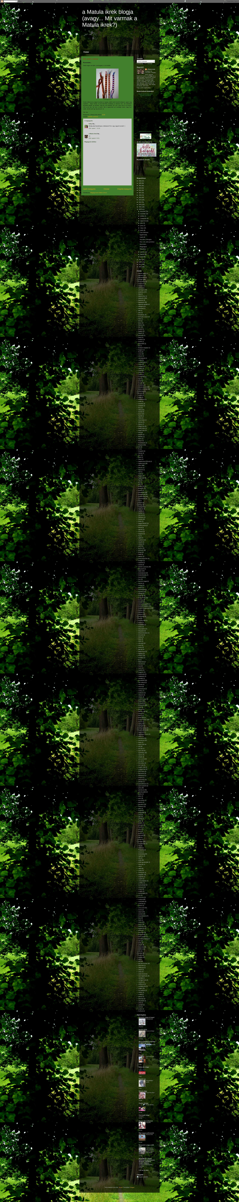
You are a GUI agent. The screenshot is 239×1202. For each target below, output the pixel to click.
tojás (139, 940)
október (142, 216)
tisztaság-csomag (143, 938)
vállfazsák (141, 967)
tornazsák (141, 947)
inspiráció (140, 540)
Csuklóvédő (141, 376)
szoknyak (140, 903)
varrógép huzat (142, 980)
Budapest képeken (143, 347)
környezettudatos (143, 633)
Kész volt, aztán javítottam (147, 242)
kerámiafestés (142, 573)
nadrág (140, 723)
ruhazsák (140, 864)
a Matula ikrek (93, 133)
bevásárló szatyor (143, 316)
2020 (140, 195)
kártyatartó (141, 569)
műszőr (140, 721)
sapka (140, 868)
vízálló (140, 994)
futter (139, 474)
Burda (139, 352)
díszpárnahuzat (142, 387)
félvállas (140, 436)
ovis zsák (140, 765)
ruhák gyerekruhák (143, 862)
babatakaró (141, 302)
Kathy (90, 123)
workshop (140, 998)
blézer (140, 323)
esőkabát (140, 405)
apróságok (141, 290)
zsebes (140, 1009)
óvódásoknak (141, 769)
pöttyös (140, 823)
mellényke (141, 693)
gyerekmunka (142, 494)
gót (139, 482)
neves (140, 742)
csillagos (140, 366)
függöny (140, 476)
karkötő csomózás (93, 116)
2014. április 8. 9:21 (94, 138)
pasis (139, 798)
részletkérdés (142, 843)
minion (140, 713)
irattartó (140, 542)
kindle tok (140, 595)
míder (139, 707)
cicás (139, 354)
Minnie (140, 715)
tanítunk (140, 914)
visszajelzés (141, 990)
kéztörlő (140, 593)
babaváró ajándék (143, 304)
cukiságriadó (141, 358)
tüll (139, 959)
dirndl (139, 381)
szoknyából (141, 901)
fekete (140, 418)
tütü (139, 961)
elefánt (140, 395)
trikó (139, 951)
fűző (139, 480)
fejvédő (140, 416)
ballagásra (141, 306)
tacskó (140, 910)
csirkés (140, 372)
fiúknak (140, 453)
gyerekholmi (141, 492)
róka (139, 845)
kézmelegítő (141, 589)
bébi (139, 310)
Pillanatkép (143, 249)
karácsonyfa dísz (143, 558)
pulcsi (139, 829)
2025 (140, 183)
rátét (139, 837)
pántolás (140, 781)
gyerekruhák (141, 496)
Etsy (139, 407)
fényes (140, 440)
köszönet (140, 635)
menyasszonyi (142, 699)
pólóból (140, 819)
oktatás (140, 757)
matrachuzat (141, 688)
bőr (139, 345)
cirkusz (140, 356)
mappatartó (141, 676)
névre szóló (141, 744)
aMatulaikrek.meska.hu (145, 131)
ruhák (139, 860)
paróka (140, 794)
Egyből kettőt (143, 234)
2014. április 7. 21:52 (94, 128)
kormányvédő (142, 620)
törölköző (140, 949)
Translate (149, 63)
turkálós (140, 957)
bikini (139, 319)
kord (139, 618)
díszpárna (141, 385)
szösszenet (141, 907)
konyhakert (141, 616)
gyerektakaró (141, 498)
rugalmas (140, 856)
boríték (140, 341)
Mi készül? (141, 705)
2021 (140, 192)
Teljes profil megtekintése (144, 87)
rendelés (140, 841)
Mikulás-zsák (141, 711)
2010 (140, 266)
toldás (140, 943)
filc (139, 449)
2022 (140, 190)
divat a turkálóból (143, 389)
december (143, 211)
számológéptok (142, 881)
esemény (140, 403)
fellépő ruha (141, 426)
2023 (140, 188)
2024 (140, 185)
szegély (140, 891)
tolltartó (140, 945)
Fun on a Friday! (150, 1031)
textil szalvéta (142, 936)
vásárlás (140, 982)
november (143, 213)
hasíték (140, 511)
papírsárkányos (142, 783)
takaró (140, 912)
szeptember (143, 218)
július (141, 223)
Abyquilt (141, 1055)
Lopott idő (142, 237)
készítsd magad (142, 581)
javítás (140, 548)
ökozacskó (141, 773)
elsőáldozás (141, 399)
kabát (139, 554)
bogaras (140, 331)
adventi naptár (142, 273)
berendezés (141, 314)
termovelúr (141, 932)
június (142, 225)
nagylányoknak (142, 730)
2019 (140, 197)
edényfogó (141, 391)
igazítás (140, 529)
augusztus (143, 221)
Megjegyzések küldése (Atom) (98, 192)
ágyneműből (141, 277)
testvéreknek (141, 934)
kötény (140, 637)
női (139, 746)
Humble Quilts (143, 1029)
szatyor (140, 889)
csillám (140, 368)
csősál (140, 374)
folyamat (140, 469)
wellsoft (140, 996)
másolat (140, 684)
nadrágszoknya (142, 728)
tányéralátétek (142, 916)
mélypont (140, 695)
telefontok (141, 926)
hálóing (140, 504)
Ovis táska (141, 763)
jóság (139, 552)
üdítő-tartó (141, 965)
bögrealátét (141, 343)
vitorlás (140, 992)
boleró (140, 337)
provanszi (140, 825)
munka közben (142, 719)
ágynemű (140, 275)
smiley (140, 870)
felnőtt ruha (141, 430)
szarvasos (141, 887)
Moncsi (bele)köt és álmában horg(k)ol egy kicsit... (147, 1042)
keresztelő (141, 577)
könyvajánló (141, 628)
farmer (140, 414)
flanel (139, 457)
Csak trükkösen (144, 232)
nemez (140, 736)
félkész (140, 424)
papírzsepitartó (142, 785)
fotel (139, 471)
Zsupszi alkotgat (143, 1103)
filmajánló (140, 451)
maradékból (141, 680)
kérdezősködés (142, 575)
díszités (140, 383)
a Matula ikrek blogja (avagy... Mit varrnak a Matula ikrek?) (109, 18)
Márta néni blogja (144, 1067)
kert (139, 579)
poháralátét (141, 812)
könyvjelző (141, 631)
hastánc (140, 513)
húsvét (140, 527)
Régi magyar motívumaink (146, 1133)
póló (139, 816)
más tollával (141, 682)
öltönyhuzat (141, 775)
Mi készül (140, 703)
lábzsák (140, 649)
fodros (140, 459)
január (142, 256)
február (142, 254)
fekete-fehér (141, 420)
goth (139, 484)
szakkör (140, 878)
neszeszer (141, 738)
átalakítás (141, 292)
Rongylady (141, 850)
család (140, 360)
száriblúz (140, 883)
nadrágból (140, 726)
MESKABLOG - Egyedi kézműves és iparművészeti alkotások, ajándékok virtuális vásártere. (147, 1161)
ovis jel (140, 761)
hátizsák (140, 515)
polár (139, 814)
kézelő (140, 587)
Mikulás (140, 709)
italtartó (140, 544)
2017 (140, 202)
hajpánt (140, 502)
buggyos (140, 350)
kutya (139, 645)
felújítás (140, 434)
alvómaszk (141, 283)
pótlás (140, 821)
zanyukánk (141, 1000)
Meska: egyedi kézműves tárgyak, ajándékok (145, 94)
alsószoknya (141, 281)
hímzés (140, 519)
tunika (140, 955)
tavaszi (140, 924)
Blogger (132, 1187)
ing (139, 536)
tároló (139, 920)
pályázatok (141, 779)
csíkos (140, 364)
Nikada (121, 1187)
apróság (140, 288)
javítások (140, 550)
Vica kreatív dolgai (144, 1115)
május (142, 228)
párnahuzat (141, 790)
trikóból (140, 953)
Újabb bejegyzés (89, 189)
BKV (139, 321)
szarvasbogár (142, 885)
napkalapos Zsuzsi (143, 734)
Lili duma (141, 1116)
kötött (139, 641)
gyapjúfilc (140, 488)
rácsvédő (140, 835)
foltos (139, 465)
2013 (140, 259)
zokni (139, 1002)
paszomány (141, 800)
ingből (139, 538)
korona (140, 622)
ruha (139, 858)
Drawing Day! (149, 1019)
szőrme (140, 905)
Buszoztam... (143, 244)
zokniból (140, 1005)
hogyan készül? (142, 523)
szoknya (140, 899)
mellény (140, 690)
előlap (139, 397)
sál (139, 866)
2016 (140, 204)
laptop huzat (141, 651)
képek (140, 571)
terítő (139, 930)
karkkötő (140, 562)
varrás (140, 971)
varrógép (140, 978)
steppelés (140, 874)
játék (139, 546)
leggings (140, 653)
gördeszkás (141, 486)
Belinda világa (143, 1091)
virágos (140, 988)
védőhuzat (141, 984)
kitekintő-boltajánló (143, 606)
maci (139, 666)
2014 (140, 209)
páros (139, 796)
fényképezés (141, 442)
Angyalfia (148, 1122)
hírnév (140, 521)
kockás (140, 610)
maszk (140, 686)
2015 (140, 207)
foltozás (140, 467)
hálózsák (140, 509)
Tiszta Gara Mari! (150, 1092)
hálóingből (141, 507)
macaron (140, 664)
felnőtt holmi (141, 428)
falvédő (140, 412)
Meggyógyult (143, 246)
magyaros (141, 672)
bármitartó (141, 308)
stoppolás (140, 876)
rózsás (140, 852)
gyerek (140, 490)
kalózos (140, 556)
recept (140, 839)
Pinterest (140, 806)
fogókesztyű (141, 463)
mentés (140, 697)
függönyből (141, 478)
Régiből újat (142, 1079)
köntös (140, 626)
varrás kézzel (142, 974)
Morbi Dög (141, 717)
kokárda (140, 612)
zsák (139, 1007)
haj (139, 500)
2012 (140, 262)
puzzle (140, 833)
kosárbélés (141, 624)
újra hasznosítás (142, 963)
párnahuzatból (142, 792)
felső (139, 432)
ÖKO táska (141, 771)
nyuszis (140, 755)
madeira (140, 670)
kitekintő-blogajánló (143, 604)
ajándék (140, 279)
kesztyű (140, 585)
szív (139, 895)
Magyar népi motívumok (146, 1121)
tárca (139, 918)
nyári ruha (141, 750)
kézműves (141, 591)
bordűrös (140, 339)
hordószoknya (142, 525)
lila (139, 659)
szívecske (141, 897)
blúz (139, 327)
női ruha (140, 748)
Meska (140, 701)
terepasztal (141, 928)
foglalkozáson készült (144, 461)
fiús (139, 455)
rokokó (140, 847)
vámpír (140, 969)
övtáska (140, 777)
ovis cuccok (141, 759)
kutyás (140, 647)
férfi (139, 447)
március (142, 252)
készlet (140, 583)
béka (139, 312)
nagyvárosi (141, 732)
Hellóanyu (141, 517)
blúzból (140, 329)
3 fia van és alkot (143, 1170)
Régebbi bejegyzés (124, 189)
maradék (140, 678)
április (142, 230)
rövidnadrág (141, 854)
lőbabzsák (141, 661)
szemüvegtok (142, 893)
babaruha (140, 300)
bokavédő (140, 335)
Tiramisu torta (149, 1134)
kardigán (140, 560)
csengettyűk (141, 362)
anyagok (140, 285)
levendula (140, 657)
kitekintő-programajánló (144, 608)
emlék (140, 401)
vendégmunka (142, 986)
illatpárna (140, 533)
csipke (140, 370)
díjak (139, 379)
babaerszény (141, 296)
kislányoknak (141, 597)
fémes (140, 438)
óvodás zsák (141, 767)
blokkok (140, 325)
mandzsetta (141, 674)
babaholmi (141, 298)
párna (139, 788)
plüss (139, 808)
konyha (140, 614)
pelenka (140, 802)
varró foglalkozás (143, 976)
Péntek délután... (150, 1104)
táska (139, 922)
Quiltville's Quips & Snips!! (146, 1017)
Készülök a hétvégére (146, 239)
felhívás (140, 422)
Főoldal (86, 52)
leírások (140, 655)
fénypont (140, 445)
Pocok (140, 810)
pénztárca (141, 804)
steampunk (141, 872)
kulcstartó (141, 643)
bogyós (140, 333)
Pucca (140, 827)
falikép (140, 409)
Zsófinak (140, 1011)
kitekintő (140, 602)
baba (139, 294)
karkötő (140, 564)
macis (140, 668)
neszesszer (141, 740)
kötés (139, 639)
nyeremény (141, 752)
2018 (140, 200)
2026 (140, 181)
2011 (140, 264)
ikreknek (140, 531)
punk (139, 831)
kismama (140, 600)
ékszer (140, 393)
